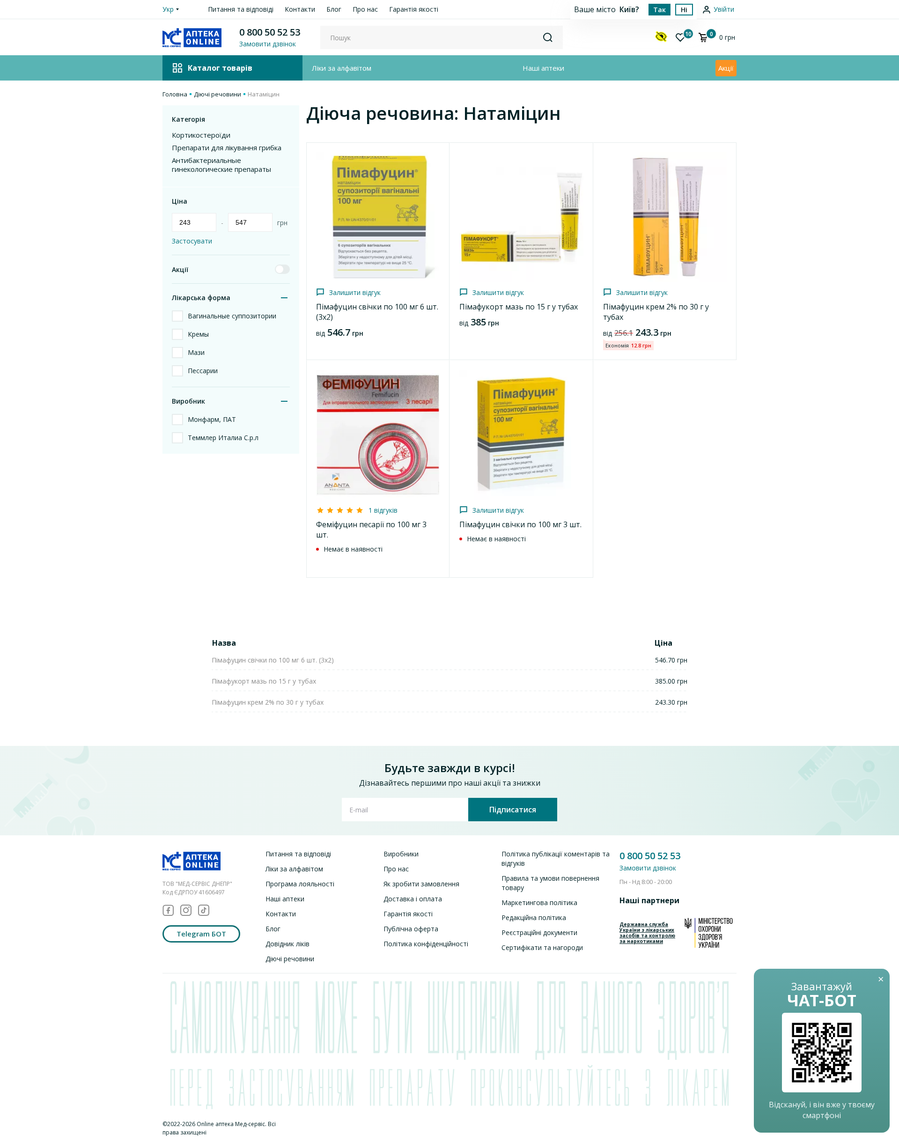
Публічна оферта (410, 928)
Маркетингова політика (539, 902)
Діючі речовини (217, 94)
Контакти (300, 9)
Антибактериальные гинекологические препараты (221, 165)
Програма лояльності (299, 883)
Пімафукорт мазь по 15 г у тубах (518, 307)
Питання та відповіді (240, 9)
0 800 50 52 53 (269, 32)
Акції (726, 68)
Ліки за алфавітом (341, 68)
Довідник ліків (287, 943)
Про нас (365, 9)
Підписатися (512, 809)
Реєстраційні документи (539, 932)
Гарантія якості (413, 9)
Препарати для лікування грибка (226, 147)
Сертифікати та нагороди (542, 947)
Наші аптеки (543, 68)
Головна (174, 94)
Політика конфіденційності (425, 943)
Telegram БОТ (201, 933)
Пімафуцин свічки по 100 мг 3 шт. (520, 524)
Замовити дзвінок (647, 867)
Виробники (401, 853)
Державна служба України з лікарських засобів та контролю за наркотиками (647, 932)
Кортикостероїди (201, 135)
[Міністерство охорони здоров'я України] (709, 933)
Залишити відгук (355, 292)
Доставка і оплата (412, 898)
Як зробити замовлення (421, 883)
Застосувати (192, 240)
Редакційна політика (533, 917)
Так (659, 9)
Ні (684, 9)
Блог (333, 9)
